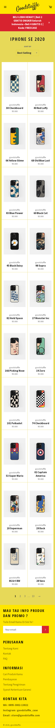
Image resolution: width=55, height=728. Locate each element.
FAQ (5, 658)
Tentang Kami (10, 648)
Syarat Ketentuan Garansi (17, 689)
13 (33, 596)
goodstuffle (16, 725)
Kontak (7, 653)
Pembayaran (10, 679)
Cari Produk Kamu (13, 674)
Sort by (27, 46)
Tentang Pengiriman (14, 684)
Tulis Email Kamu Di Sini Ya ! (18, 622)
